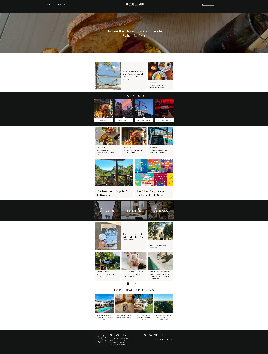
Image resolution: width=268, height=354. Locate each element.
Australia (134, 27)
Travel (124, 71)
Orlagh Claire (134, 4)
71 (136, 283)
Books (125, 271)
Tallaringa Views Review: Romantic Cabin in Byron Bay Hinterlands (163, 317)
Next (139, 283)
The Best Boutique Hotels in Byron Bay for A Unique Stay (104, 317)
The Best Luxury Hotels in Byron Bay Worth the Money (144, 317)
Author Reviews (140, 187)
